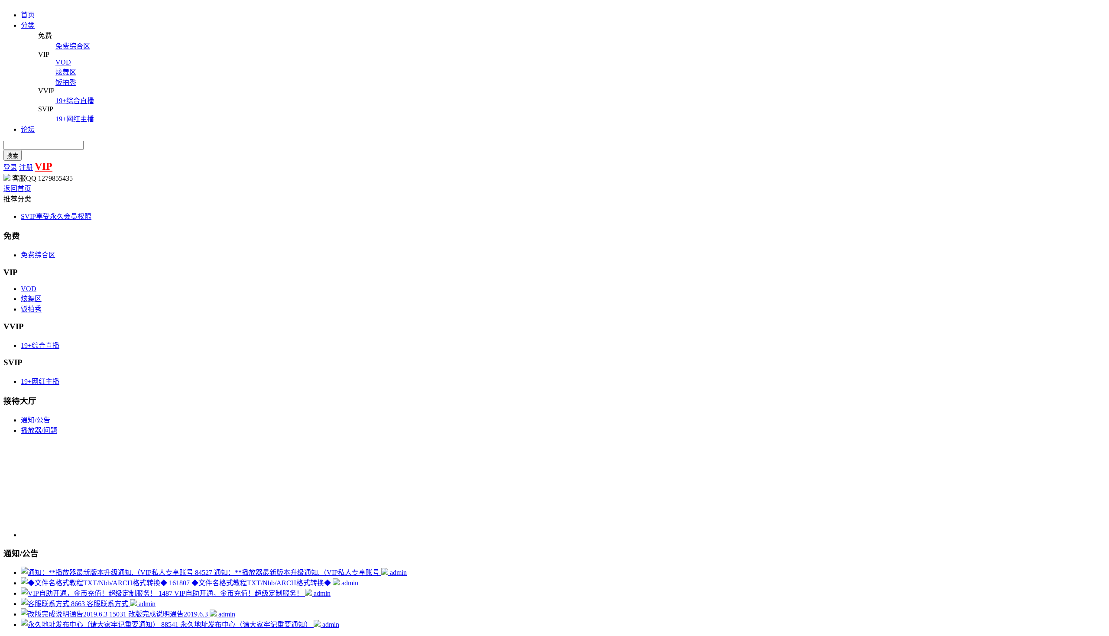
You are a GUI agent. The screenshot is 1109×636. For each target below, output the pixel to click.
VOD (28, 288)
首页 (28, 15)
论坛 (28, 129)
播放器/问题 (39, 430)
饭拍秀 (31, 309)
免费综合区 (38, 255)
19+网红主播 (40, 381)
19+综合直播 (40, 345)
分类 (28, 25)
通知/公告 (35, 420)
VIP (43, 166)
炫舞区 (31, 298)
